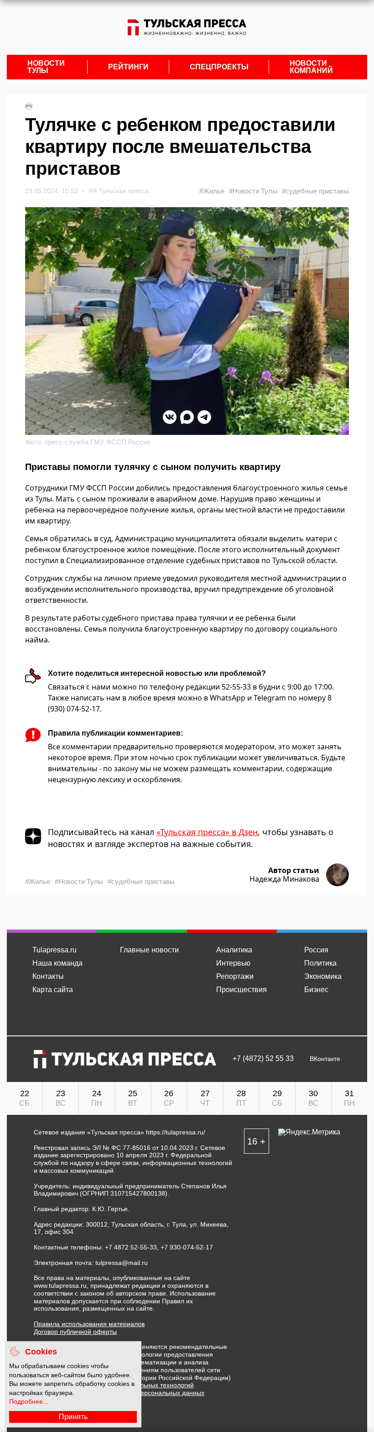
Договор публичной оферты (75, 1331)
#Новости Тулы (253, 191)
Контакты (48, 976)
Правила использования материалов (89, 1323)
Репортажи (235, 976)
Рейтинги (128, 67)
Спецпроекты (219, 67)
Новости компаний (311, 67)
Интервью (233, 963)
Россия (316, 950)
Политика (320, 963)
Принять (73, 1417)
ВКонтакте (325, 1059)
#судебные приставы (315, 191)
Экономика (323, 976)
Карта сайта (52, 989)
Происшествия (241, 989)
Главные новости (149, 950)
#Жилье (211, 191)
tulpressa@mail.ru (121, 1262)
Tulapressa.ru (54, 950)
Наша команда (57, 963)
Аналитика (234, 950)
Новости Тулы (46, 67)
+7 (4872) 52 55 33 (263, 1058)
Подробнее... (28, 1401)
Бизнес (316, 989)
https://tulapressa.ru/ (175, 1132)
